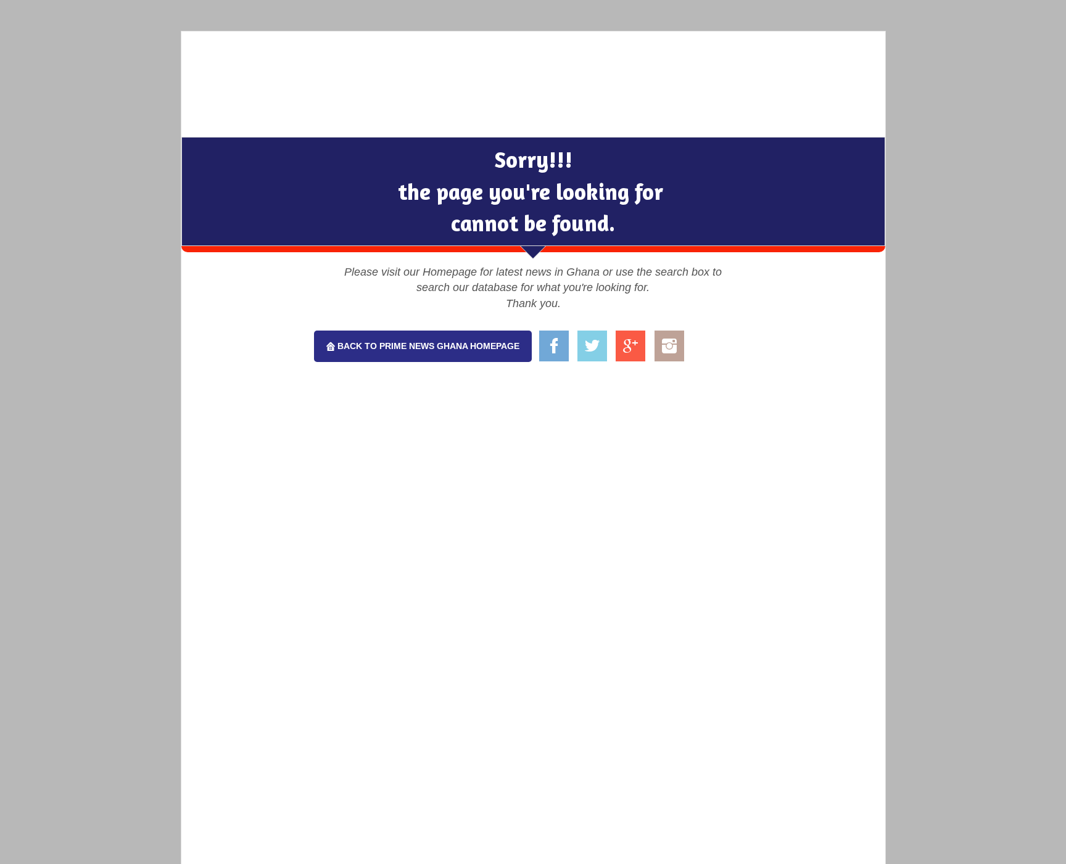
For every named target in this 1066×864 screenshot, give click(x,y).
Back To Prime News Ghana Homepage (427, 346)
